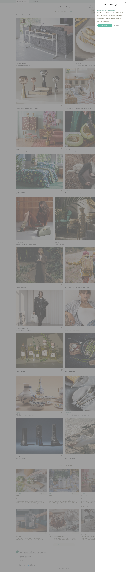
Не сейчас (117, 25)
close (125, 2)
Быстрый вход (105, 25)
